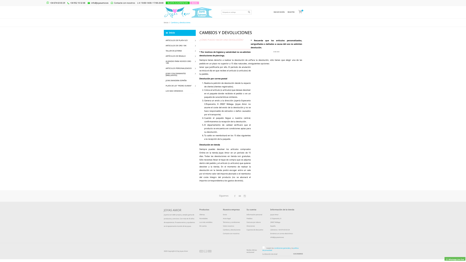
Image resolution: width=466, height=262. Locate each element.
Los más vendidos (205, 222)
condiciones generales (282, 248)
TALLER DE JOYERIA (174, 50)
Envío (225, 214)
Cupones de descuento (255, 230)
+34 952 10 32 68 (77, 3)
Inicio (172, 32)
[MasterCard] (205, 251)
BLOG (194, 3)
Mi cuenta (203, 226)
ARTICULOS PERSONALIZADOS (179, 68)
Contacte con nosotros (124, 3)
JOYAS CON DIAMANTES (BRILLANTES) (176, 74)
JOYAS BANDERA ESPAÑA (176, 80)
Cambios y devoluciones (231, 230)
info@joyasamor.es (97, 3)
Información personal (254, 214)
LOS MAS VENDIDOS (174, 91)
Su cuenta (251, 209)
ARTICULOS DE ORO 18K (176, 45)
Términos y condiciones (231, 222)
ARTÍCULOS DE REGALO (176, 56)
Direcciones (251, 226)
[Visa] (201, 251)
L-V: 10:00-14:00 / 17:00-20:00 (150, 3)
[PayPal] (210, 251)
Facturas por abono (254, 222)
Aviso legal (227, 218)
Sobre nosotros (228, 226)
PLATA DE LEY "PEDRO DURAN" (179, 85)
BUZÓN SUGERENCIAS (178, 3)
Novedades (203, 218)
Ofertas (202, 214)
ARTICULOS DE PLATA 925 (177, 40)
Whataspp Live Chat (456, 259)
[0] (300, 12)
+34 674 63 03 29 (57, 3)
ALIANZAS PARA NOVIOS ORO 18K (178, 62)
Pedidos (249, 218)
